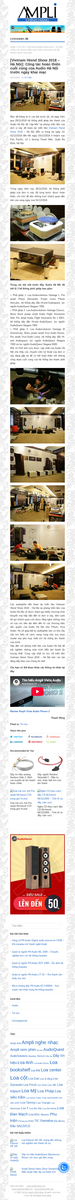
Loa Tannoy (27, 1102)
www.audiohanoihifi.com (22, 1189)
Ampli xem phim (23, 1050)
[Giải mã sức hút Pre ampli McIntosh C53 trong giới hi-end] (23, 795)
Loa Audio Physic (41, 1063)
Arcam (40, 1050)
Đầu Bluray (59, 1121)
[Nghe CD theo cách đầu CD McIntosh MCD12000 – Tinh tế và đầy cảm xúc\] (50, 797)
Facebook (36, 737)
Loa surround (50, 1097)
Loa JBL (52, 1085)
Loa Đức (34, 1114)
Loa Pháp (45, 1091)
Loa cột (18, 1078)
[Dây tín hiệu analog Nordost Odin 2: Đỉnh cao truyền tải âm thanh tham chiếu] (23, 765)
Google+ (55, 737)
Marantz (45, 1114)
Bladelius (32, 1056)
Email (53, 742)
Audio (15, 1005)
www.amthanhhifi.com (44, 1189)
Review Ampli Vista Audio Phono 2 (30, 711)
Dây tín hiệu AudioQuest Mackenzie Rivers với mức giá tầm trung (41, 1156)
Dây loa (49, 1056)
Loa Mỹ (29, 1090)
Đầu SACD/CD (20, 1126)
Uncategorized (19, 1020)
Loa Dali (33, 1078)
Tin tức (21, 47)
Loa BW (35, 1070)
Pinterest (37, 742)
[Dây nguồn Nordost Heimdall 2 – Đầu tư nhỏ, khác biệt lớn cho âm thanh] (50, 765)
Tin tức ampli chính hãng (32, 1192)
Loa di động (46, 1078)
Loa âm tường (50, 1108)
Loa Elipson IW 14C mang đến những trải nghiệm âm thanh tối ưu (41, 1142)
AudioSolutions (19, 1055)
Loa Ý (25, 1108)
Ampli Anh (15, 1043)
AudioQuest (53, 1049)
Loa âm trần (35, 1108)
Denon (41, 1055)
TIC (36, 1120)
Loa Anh (25, 1062)
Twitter (17, 737)
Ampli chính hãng (43, 1195)
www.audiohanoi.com (36, 1186)
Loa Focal (29, 1084)
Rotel (31, 1121)
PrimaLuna (23, 1121)
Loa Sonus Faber (33, 1098)
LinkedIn (18, 742)
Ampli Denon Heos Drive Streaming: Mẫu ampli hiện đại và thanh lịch (41, 1170)
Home (13, 47)
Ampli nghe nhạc (40, 1042)
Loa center (51, 1070)
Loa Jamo (42, 1085)
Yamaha (46, 1121)
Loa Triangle (43, 1102)
